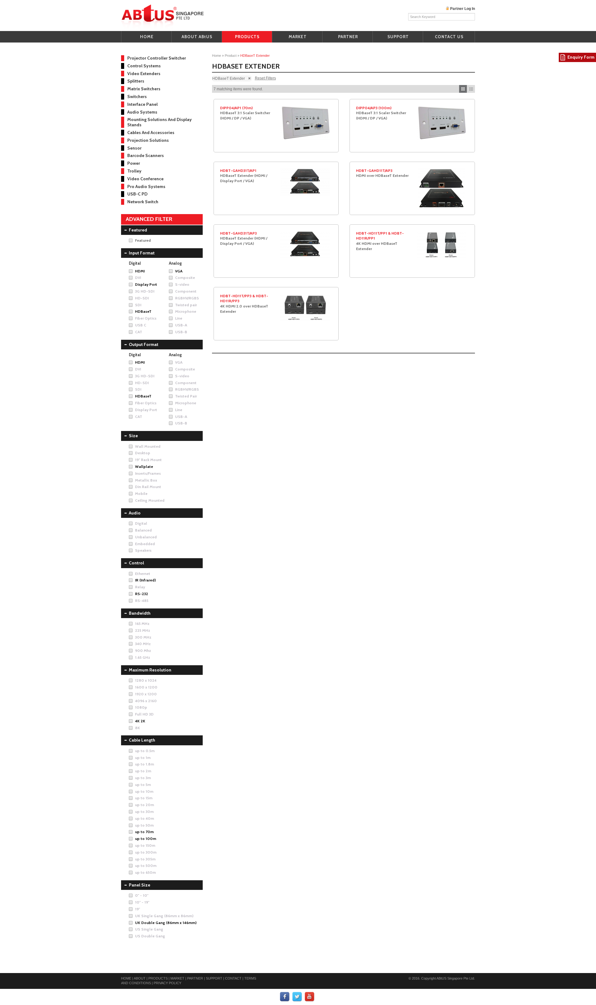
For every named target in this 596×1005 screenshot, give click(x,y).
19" (137, 909)
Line (178, 318)
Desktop (142, 453)
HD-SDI (142, 298)
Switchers (137, 96)
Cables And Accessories (150, 132)
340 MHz (143, 643)
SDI (138, 305)
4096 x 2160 (146, 700)
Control (136, 563)
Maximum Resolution (150, 670)
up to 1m (143, 757)
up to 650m (145, 872)
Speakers (143, 550)
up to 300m (145, 852)
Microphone (185, 311)
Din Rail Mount (148, 486)
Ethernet (142, 573)
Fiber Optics (145, 318)
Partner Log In (462, 9)
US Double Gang (150, 936)
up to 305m (145, 859)
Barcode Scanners (145, 155)
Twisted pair (186, 305)
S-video (182, 284)
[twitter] (297, 996)
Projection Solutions (148, 140)
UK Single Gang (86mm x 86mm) (164, 915)
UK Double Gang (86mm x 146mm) (165, 922)
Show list (471, 89)
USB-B (181, 332)
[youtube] (310, 996)
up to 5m (143, 784)
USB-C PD (137, 194)
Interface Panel (142, 104)
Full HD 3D (144, 714)
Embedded (145, 543)
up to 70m (144, 831)
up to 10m (144, 791)
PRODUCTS (247, 36)
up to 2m (143, 771)
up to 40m (144, 818)
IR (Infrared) (145, 580)
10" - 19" (142, 902)
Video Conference (145, 179)
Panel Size (139, 885)
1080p (141, 707)
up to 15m (143, 798)
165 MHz (142, 623)
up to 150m (145, 845)
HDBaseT (143, 311)
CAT (138, 332)
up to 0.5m (145, 750)
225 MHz (142, 630)
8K (137, 727)
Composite (185, 277)
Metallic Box (146, 480)
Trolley (134, 171)
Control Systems (144, 66)
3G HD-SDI (144, 291)
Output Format (143, 344)
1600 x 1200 (146, 687)
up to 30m (144, 811)
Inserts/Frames (148, 473)
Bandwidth (140, 613)
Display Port (146, 284)
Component (185, 291)
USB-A (181, 325)
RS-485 (141, 600)
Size (133, 435)
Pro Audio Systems (146, 186)
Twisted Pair (186, 396)
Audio (135, 513)
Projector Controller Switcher (156, 58)
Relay (140, 587)
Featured (138, 230)
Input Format (142, 253)
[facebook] (285, 996)
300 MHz (143, 637)
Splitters (135, 81)
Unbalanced (146, 537)
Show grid (463, 89)
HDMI (140, 271)
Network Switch (142, 201)
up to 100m (145, 838)
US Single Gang (149, 929)
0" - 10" (141, 895)
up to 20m (144, 804)
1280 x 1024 (145, 680)
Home (216, 55)
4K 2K (140, 721)
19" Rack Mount (148, 459)
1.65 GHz (142, 657)
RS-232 (141, 593)
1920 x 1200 (146, 694)
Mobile (141, 493)
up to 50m (144, 825)
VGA (179, 271)
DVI (138, 277)
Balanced (143, 530)
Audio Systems (142, 112)
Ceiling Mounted (150, 500)
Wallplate (144, 466)
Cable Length (142, 740)
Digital (141, 523)
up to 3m (143, 777)
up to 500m (145, 865)
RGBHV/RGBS (187, 298)
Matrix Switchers (143, 89)
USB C (140, 325)
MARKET (298, 36)
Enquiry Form (580, 57)
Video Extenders (143, 73)
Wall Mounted (147, 446)
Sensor (134, 148)
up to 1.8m (144, 764)
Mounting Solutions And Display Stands (159, 122)
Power (133, 163)
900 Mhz (143, 650)
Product (231, 55)
